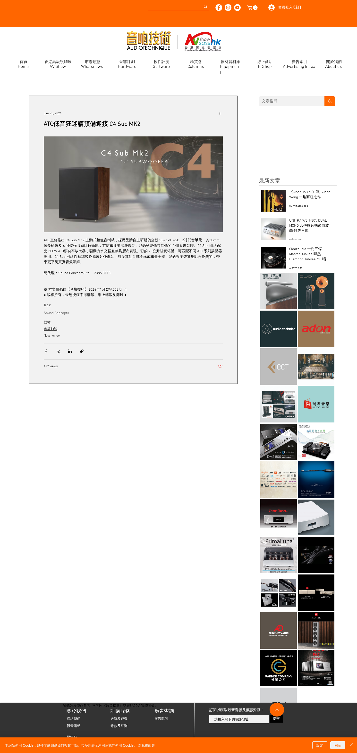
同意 (337, 745)
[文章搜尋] (329, 101)
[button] (253, 7)
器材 (47, 323)
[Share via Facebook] (46, 351)
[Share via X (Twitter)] (58, 351)
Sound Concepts (56, 313)
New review (52, 336)
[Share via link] (81, 351)
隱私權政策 (146, 745)
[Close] (351, 745)
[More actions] (220, 113)
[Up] (277, 710)
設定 (319, 745)
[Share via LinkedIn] (70, 351)
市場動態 (50, 329)
